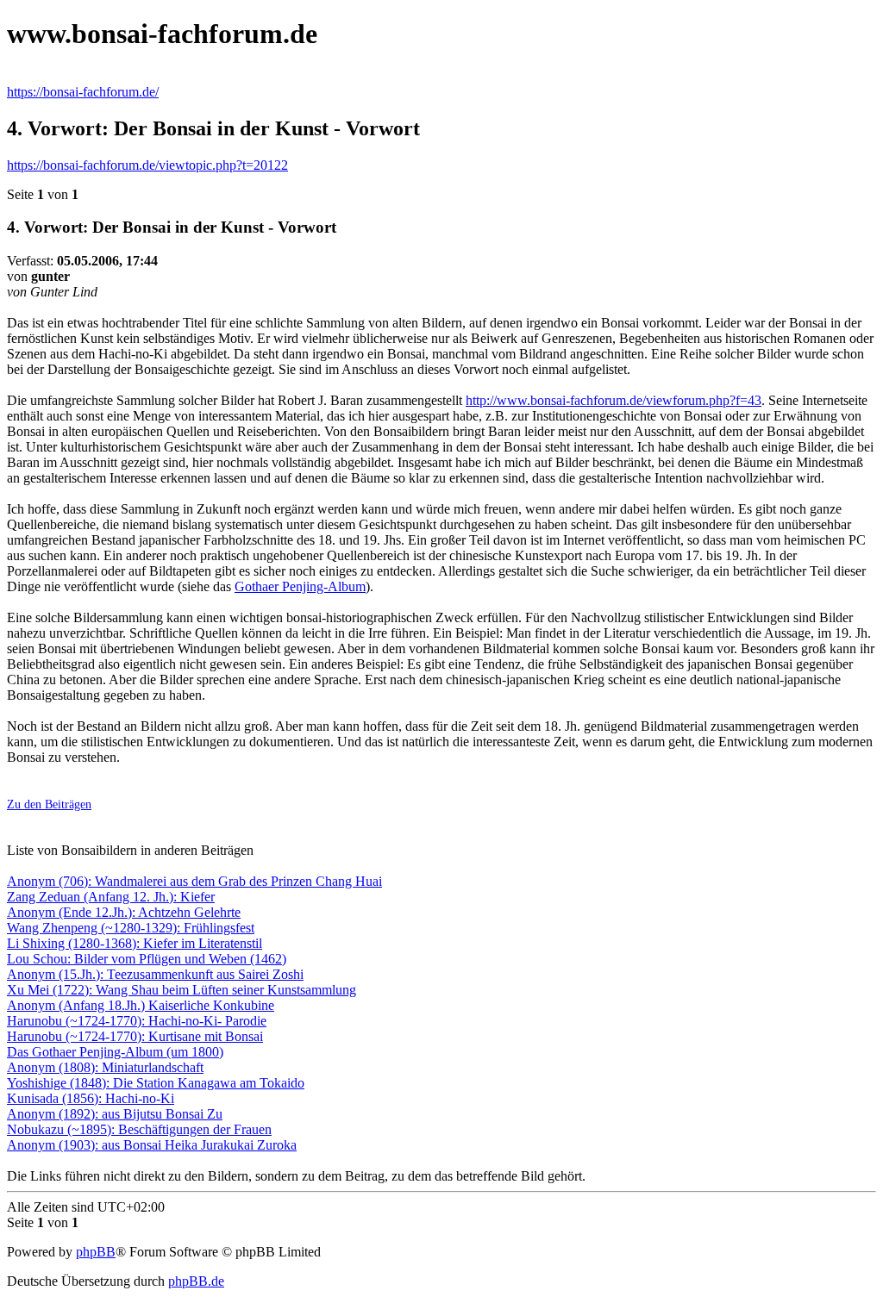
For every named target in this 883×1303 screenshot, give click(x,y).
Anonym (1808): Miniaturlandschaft (105, 1067)
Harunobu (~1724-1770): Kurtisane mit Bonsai (135, 1036)
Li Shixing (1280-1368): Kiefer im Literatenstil (134, 943)
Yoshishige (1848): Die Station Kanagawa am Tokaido (155, 1082)
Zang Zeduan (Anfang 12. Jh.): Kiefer (111, 896)
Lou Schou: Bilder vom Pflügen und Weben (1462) (146, 958)
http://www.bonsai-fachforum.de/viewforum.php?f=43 (613, 400)
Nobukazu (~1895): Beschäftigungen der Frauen (139, 1129)
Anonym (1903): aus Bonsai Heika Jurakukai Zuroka (152, 1145)
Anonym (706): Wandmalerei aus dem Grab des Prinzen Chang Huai (194, 881)
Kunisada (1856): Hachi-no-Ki (90, 1098)
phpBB (96, 1251)
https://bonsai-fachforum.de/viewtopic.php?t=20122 (147, 165)
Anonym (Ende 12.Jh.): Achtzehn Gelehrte (124, 912)
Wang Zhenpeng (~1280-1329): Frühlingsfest (130, 927)
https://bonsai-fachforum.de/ (83, 91)
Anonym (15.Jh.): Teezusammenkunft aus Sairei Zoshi (155, 974)
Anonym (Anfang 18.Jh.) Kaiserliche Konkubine (140, 1005)
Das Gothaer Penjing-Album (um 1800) (115, 1051)
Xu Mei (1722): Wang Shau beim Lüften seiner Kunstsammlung (181, 989)
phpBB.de (196, 1281)
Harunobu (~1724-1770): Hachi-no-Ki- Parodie (136, 1020)
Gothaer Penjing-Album (300, 586)
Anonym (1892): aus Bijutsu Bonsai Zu (114, 1114)
